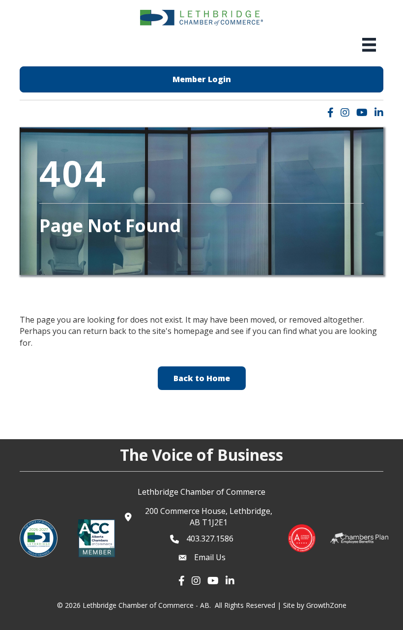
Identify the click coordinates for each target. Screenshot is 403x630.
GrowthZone (326, 605)
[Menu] (369, 45)
